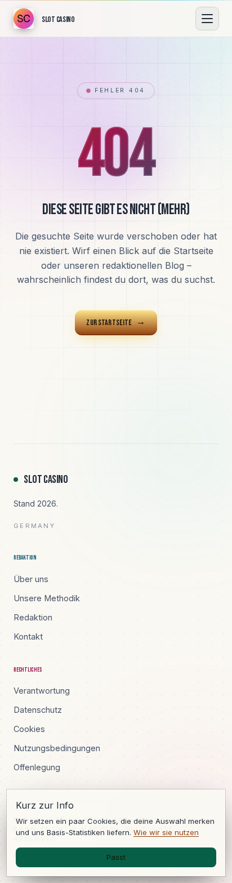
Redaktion (33, 617)
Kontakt (28, 636)
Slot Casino (46, 479)
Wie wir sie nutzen (166, 832)
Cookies (29, 729)
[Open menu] (207, 18)
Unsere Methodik (47, 598)
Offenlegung (37, 767)
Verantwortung (42, 690)
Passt (116, 857)
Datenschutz (38, 710)
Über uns (31, 579)
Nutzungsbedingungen (57, 748)
